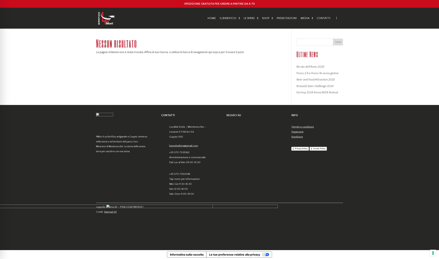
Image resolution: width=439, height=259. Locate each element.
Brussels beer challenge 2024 (315, 86)
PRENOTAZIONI (287, 18)
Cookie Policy (319, 148)
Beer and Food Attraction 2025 (315, 79)
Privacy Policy (301, 148)
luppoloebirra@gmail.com (183, 145)
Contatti (323, 18)
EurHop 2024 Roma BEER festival (317, 92)
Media (305, 18)
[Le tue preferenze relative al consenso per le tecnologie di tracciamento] (433, 253)
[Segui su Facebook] (229, 127)
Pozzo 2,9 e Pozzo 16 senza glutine (317, 73)
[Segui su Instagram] (236, 127)
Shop (265, 18)
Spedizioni (297, 136)
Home (211, 18)
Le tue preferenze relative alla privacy (234, 254)
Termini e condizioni (302, 126)
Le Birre (249, 18)
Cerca (338, 42)
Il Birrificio (228, 18)
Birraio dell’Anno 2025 (310, 66)
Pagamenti (297, 131)
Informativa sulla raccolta (187, 254)
